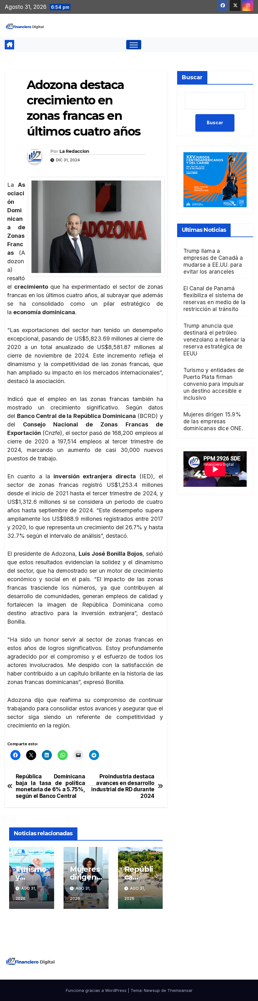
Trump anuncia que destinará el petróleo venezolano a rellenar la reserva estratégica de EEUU (214, 340)
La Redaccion (74, 151)
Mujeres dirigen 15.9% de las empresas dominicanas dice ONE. (213, 421)
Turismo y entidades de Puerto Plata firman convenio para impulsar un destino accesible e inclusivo (213, 384)
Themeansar (180, 990)
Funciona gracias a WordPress (97, 990)
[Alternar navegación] (134, 45)
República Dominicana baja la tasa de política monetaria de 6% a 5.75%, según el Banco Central (50, 786)
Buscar (192, 77)
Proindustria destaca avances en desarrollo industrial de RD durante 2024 (122, 786)
